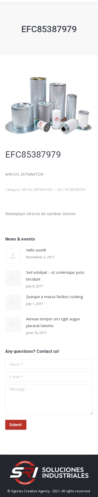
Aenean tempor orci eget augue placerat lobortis (53, 322)
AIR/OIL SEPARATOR (36, 189)
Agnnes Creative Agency (30, 491)
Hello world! (36, 250)
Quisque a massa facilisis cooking (54, 296)
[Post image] (13, 256)
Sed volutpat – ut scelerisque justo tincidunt (55, 276)
